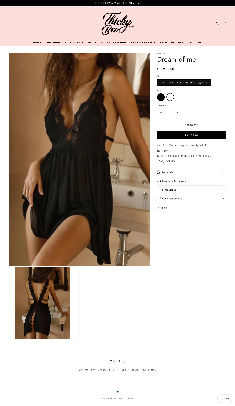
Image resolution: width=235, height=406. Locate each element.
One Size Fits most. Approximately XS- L (184, 82)
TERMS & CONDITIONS (144, 369)
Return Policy (98, 369)
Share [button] (164, 207)
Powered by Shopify (125, 398)
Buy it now (191, 134)
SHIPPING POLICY (119, 369)
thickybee (112, 398)
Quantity (161, 105)
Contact (83, 369)
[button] (12, 23)
